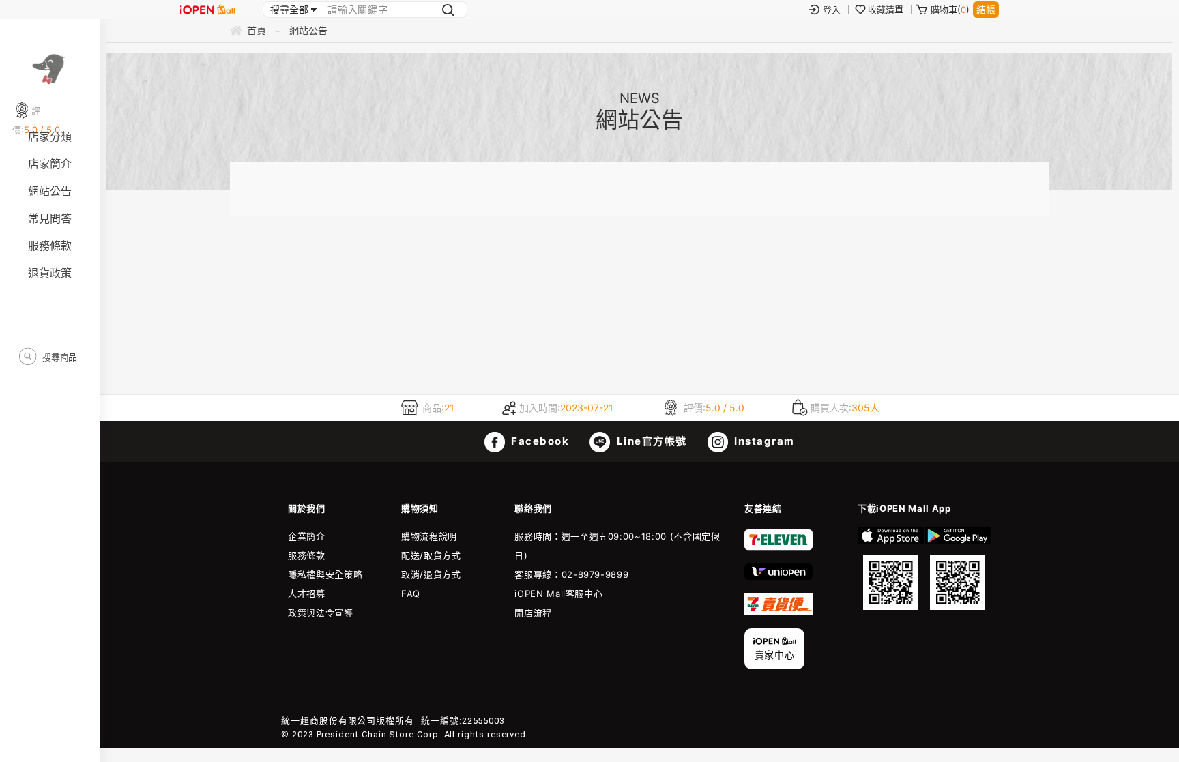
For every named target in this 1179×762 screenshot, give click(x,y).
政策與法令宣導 (320, 612)
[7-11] (778, 547)
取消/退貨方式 (431, 574)
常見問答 (50, 218)
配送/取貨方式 (431, 555)
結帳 (985, 9)
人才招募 (306, 593)
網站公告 (50, 191)
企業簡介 (306, 536)
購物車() (950, 9)
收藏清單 (885, 9)
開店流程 (533, 612)
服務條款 (50, 245)
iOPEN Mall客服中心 (558, 593)
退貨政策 (50, 273)
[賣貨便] (778, 611)
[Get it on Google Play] (958, 568)
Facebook (539, 441)
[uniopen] (778, 576)
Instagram (763, 441)
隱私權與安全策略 (325, 574)
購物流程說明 (429, 536)
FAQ (410, 593)
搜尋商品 (59, 356)
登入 (832, 9)
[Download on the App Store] (891, 568)
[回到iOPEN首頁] (207, 9)
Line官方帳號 (650, 441)
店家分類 (50, 136)
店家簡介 (50, 164)
